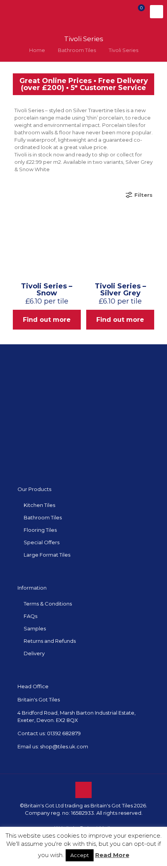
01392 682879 (64, 733)
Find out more (47, 319)
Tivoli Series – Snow (46, 289)
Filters (143, 195)
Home (37, 50)
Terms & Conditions (48, 603)
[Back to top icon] (83, 790)
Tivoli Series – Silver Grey (120, 289)
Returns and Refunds (50, 641)
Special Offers (41, 542)
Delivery (34, 653)
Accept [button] (79, 855)
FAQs (30, 616)
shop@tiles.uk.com (64, 746)
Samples (35, 628)
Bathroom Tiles (77, 50)
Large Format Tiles (47, 555)
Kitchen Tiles (39, 505)
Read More (112, 855)
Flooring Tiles (40, 530)
